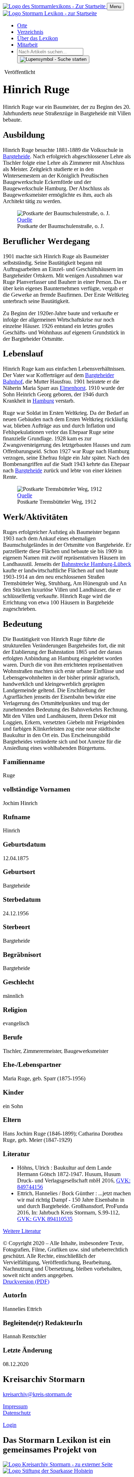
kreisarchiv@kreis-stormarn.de (37, 1394)
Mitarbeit (27, 45)
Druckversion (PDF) (26, 1282)
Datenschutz (17, 1413)
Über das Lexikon (37, 38)
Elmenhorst (72, 388)
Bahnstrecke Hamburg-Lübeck (96, 564)
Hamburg (43, 401)
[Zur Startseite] (55, 6)
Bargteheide (16, 156)
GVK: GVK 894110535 (45, 1219)
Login (9, 1425)
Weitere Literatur (22, 1231)
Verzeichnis (30, 32)
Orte (22, 25)
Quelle (24, 220)
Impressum (15, 1406)
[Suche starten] (53, 59)
